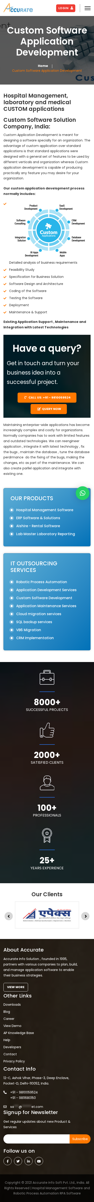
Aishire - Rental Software (38, 526)
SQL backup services (34, 622)
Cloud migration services (38, 614)
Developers (12, 1047)
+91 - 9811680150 (23, 1098)
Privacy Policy (14, 1061)
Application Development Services (46, 590)
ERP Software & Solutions (38, 518)
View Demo (12, 1026)
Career (8, 1018)
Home (43, 66)
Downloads (12, 1004)
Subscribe (80, 1139)
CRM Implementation (35, 638)
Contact (10, 1054)
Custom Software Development (44, 598)
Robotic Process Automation (41, 582)
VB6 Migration (28, 630)
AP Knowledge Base (18, 1033)
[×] (82, 493)
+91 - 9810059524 (24, 1092)
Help (6, 1040)
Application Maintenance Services (46, 606)
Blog (6, 1011)
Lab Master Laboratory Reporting (45, 534)
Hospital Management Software (44, 510)
